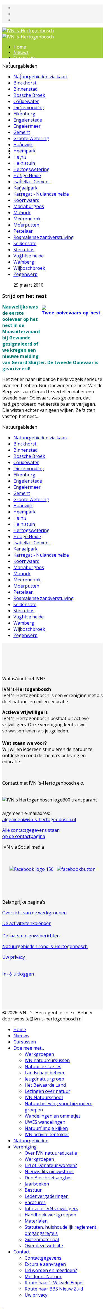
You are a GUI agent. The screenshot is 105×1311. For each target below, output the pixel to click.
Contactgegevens (43, 1258)
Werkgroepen (39, 68)
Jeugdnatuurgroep (45, 89)
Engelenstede (27, 120)
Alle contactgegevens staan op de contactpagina (31, 833)
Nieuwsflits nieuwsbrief (49, 175)
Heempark (24, 151)
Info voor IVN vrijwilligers (52, 207)
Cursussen (24, 57)
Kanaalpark (25, 188)
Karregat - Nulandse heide (41, 194)
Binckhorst (24, 83)
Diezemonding (28, 107)
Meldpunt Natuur (43, 1276)
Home (19, 47)
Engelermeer (27, 126)
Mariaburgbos (28, 206)
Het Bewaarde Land (46, 95)
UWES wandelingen (45, 132)
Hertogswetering (31, 169)
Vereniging (25, 1147)
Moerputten (26, 225)
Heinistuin (24, 163)
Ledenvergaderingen (47, 1196)
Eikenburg (24, 114)
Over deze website (44, 244)
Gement (21, 132)
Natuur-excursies (43, 1066)
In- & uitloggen (18, 974)
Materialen (36, 1221)
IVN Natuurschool (44, 105)
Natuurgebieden (30, 1141)
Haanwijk (23, 144)
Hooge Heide (27, 175)
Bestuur (33, 1190)
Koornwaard (26, 200)
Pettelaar (23, 231)
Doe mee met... (28, 1048)
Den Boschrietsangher (48, 1178)
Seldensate (24, 243)
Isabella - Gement (31, 182)
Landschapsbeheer (45, 84)
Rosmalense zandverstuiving (43, 237)
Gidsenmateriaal (42, 1239)
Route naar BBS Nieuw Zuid (54, 1289)
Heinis (20, 157)
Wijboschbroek (29, 268)
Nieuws (21, 52)
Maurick (22, 212)
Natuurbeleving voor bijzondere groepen (47, 113)
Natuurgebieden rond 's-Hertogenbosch (45, 946)
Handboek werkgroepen (51, 212)
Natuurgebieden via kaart (40, 77)
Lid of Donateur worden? (52, 169)
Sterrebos (23, 249)
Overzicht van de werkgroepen (34, 913)
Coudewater (26, 101)
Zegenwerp (25, 274)
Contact (21, 1252)
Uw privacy (13, 957)
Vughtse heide (28, 256)
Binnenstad (25, 89)
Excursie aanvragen (46, 260)
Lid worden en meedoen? (52, 265)
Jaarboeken (37, 1184)
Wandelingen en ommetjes (42, 124)
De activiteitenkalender (26, 923)
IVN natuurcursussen (47, 1060)
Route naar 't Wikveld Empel (54, 1283)
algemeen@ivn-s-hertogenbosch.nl (39, 819)
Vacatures (35, 1202)
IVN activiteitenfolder (48, 143)
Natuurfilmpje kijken (46, 1128)
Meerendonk (27, 219)
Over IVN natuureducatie (52, 159)
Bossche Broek (29, 95)
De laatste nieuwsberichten (31, 936)
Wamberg (23, 262)
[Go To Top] (2, 1306)
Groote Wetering (31, 138)
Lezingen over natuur (48, 100)
